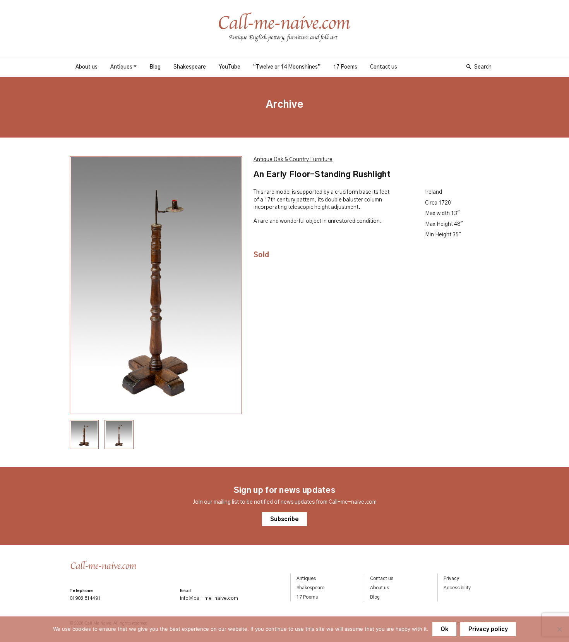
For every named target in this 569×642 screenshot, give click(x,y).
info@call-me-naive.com (209, 598)
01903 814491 (85, 598)
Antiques (121, 67)
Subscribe (284, 519)
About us (86, 67)
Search (483, 67)
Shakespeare (189, 67)
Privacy (451, 578)
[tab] (84, 434)
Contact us (383, 67)
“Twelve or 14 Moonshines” (286, 67)
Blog (155, 67)
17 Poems (345, 67)
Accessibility (457, 587)
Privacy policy (488, 629)
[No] (559, 629)
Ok (444, 629)
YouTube (229, 67)
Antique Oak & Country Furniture (293, 159)
